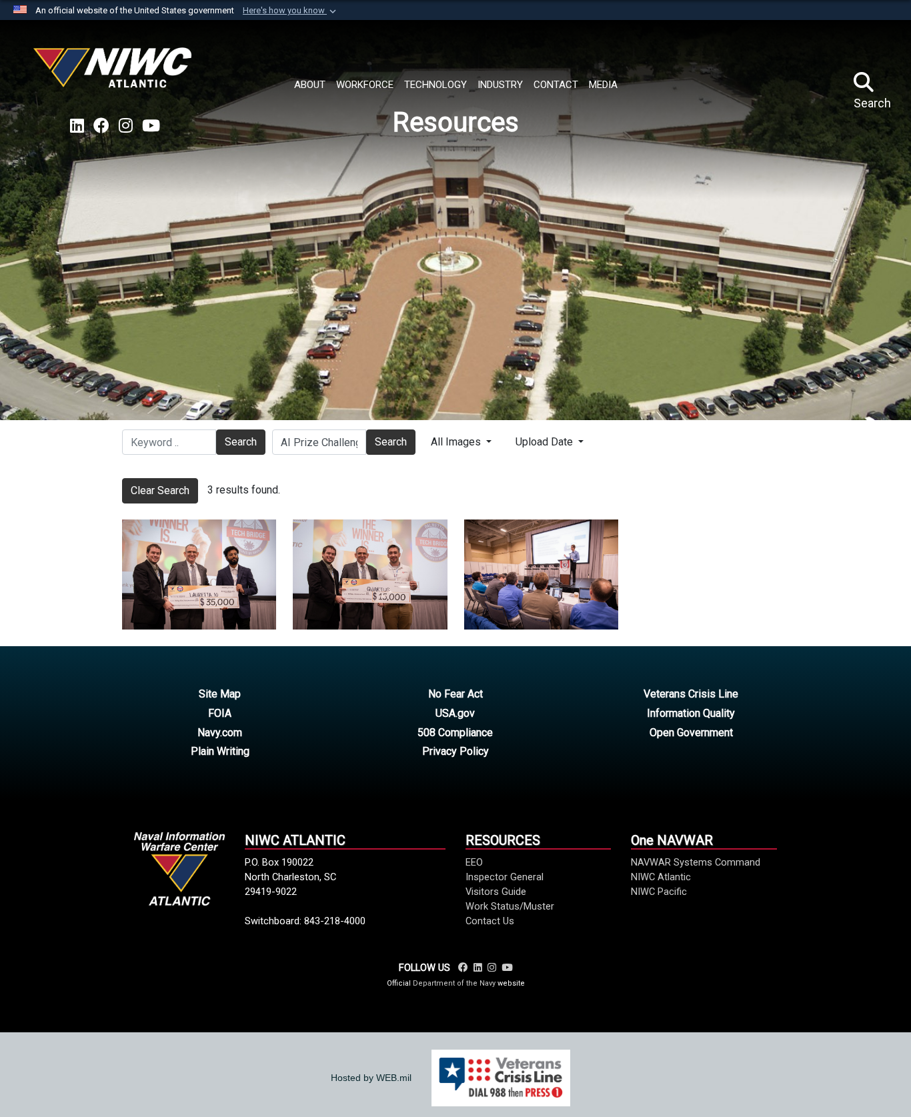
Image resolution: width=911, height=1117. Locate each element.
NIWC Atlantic (661, 877)
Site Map (220, 694)
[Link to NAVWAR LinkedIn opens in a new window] (77, 126)
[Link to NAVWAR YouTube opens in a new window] (151, 126)
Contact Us (490, 921)
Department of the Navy (454, 983)
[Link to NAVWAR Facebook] (463, 968)
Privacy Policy (455, 751)
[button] (291, 10)
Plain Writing (220, 751)
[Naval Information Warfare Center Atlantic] (114, 73)
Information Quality (691, 713)
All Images (457, 441)
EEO (474, 862)
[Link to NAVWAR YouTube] (507, 968)
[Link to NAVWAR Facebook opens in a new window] (101, 126)
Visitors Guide (496, 892)
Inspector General (505, 877)
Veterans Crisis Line (691, 694)
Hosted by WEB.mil (371, 1077)
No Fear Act (455, 694)
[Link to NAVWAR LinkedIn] (478, 968)
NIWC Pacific (659, 892)
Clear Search (160, 490)
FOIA (219, 713)
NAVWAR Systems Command (695, 862)
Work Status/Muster (510, 906)
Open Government (691, 732)
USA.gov (455, 713)
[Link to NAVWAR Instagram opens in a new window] (126, 126)
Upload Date (546, 441)
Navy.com (219, 732)
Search (241, 441)
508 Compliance (455, 732)
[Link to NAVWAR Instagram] (492, 968)
